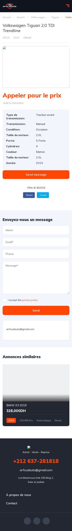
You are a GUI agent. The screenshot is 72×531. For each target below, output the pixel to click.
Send (36, 310)
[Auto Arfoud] (9, 6)
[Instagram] (46, 521)
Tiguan (55, 17)
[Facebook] (27, 521)
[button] (36, 174)
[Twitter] (36, 521)
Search (21, 17)
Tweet (43, 195)
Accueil (7, 17)
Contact (11, 503)
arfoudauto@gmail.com (36, 470)
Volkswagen (38, 17)
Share (29, 195)
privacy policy (30, 300)
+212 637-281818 (36, 461)
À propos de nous (18, 495)
